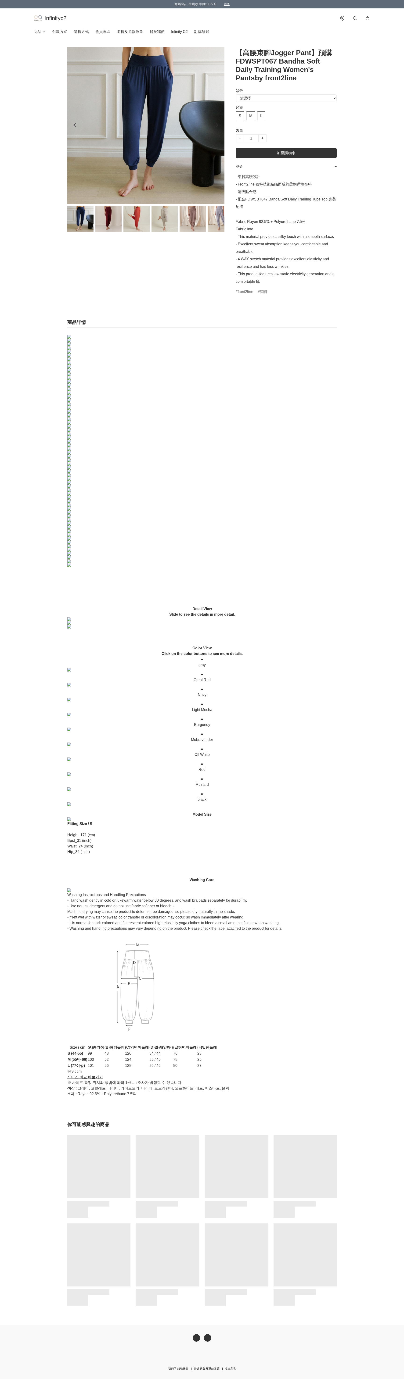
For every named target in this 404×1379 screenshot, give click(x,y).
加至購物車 (286, 153)
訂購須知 (201, 32)
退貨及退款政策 (130, 32)
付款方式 (59, 32)
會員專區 (102, 32)
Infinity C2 (179, 32)
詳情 (227, 4)
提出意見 (230, 1368)
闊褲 (263, 292)
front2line (245, 292)
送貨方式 (81, 32)
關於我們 (157, 32)
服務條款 (182, 1368)
